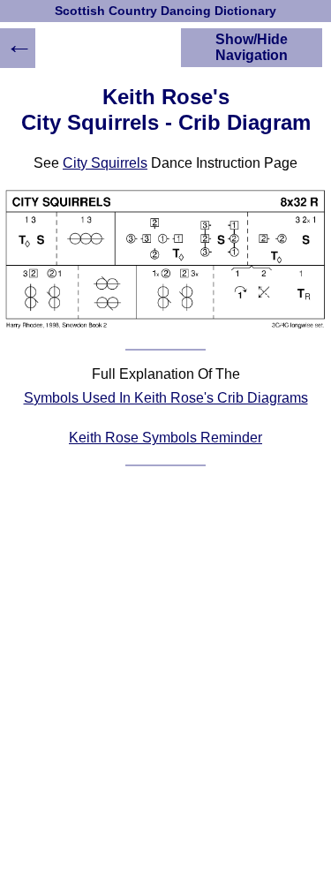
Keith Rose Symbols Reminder (165, 437)
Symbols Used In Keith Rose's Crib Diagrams (166, 397)
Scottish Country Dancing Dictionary (165, 11)
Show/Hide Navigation (251, 47)
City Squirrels (105, 162)
